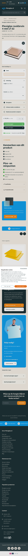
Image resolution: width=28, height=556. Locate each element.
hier (17, 281)
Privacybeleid (23, 268)
